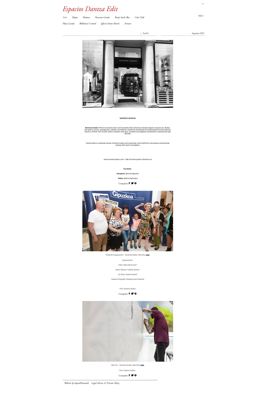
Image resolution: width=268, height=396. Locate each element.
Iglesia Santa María (110, 23)
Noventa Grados (102, 17)
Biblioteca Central (87, 23)
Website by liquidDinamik (76, 383)
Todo (65, 17)
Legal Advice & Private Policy (105, 383)
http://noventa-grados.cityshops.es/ (138, 159)
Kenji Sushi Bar (122, 17)
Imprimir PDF (198, 33)
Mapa (75, 17)
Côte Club (139, 17)
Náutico (86, 17)
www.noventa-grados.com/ (114, 159)
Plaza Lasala (68, 23)
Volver (200, 16)
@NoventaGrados (128, 178)
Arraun (127, 23)
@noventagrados (128, 174)
